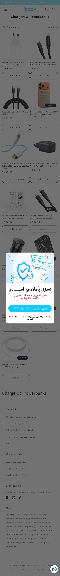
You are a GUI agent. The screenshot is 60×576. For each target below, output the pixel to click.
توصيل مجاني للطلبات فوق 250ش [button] (30, 308)
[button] (9, 256)
